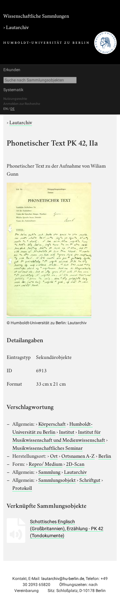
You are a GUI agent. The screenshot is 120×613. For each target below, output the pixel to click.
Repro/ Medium (45, 463)
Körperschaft (52, 423)
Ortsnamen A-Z (78, 455)
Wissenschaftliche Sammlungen (36, 15)
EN (5, 109)
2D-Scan (75, 463)
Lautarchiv (17, 26)
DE (12, 109)
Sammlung (49, 471)
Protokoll (22, 487)
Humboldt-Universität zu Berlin (52, 427)
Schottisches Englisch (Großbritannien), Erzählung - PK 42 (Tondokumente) (66, 528)
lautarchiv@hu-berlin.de (62, 578)
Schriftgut (89, 479)
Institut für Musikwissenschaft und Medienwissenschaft (58, 435)
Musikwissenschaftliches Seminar (47, 447)
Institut (66, 431)
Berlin (104, 455)
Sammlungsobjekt (57, 479)
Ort (54, 455)
